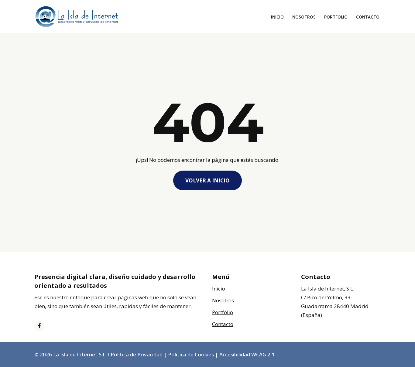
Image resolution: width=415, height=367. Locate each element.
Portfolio (336, 17)
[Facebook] (39, 326)
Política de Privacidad (137, 354)
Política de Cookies (191, 354)
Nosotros (304, 17)
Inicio (277, 17)
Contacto (367, 17)
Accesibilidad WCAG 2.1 (247, 354)
